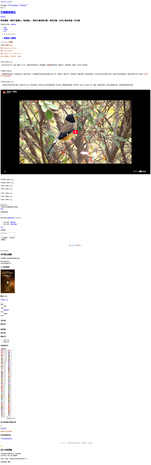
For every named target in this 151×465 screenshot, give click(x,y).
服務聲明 (90, 443)
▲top (2, 227)
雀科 (4, 65)
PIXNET (64, 443)
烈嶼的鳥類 (13, 224)
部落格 (6, 29)
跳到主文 (3, 16)
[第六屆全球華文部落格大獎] (3, 428)
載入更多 (3, 230)
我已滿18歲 (3, 461)
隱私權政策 (84, 443)
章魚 (2, 209)
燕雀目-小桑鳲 (10, 38)
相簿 (5, 27)
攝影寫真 (13, 24)
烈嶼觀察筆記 (8, 12)
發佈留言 (3, 239)
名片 (5, 31)
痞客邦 (9, 218)
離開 (9, 461)
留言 (13, 218)
